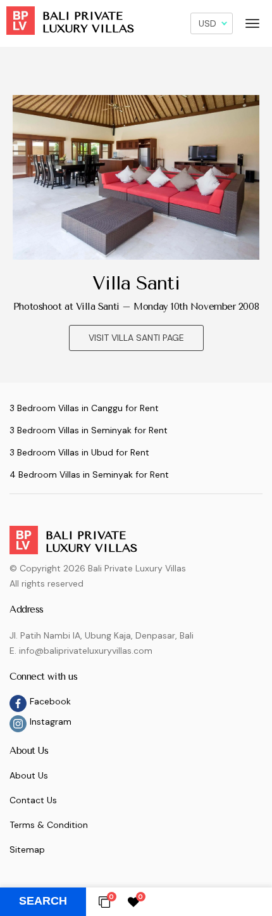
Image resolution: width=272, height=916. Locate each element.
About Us (28, 775)
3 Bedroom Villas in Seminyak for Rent (88, 430)
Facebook (50, 701)
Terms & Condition (48, 824)
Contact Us (33, 800)
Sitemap (27, 849)
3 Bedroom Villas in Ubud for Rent (79, 452)
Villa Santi (135, 283)
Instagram (50, 721)
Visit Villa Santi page (136, 337)
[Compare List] (104, 901)
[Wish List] (133, 901)
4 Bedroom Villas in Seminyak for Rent (89, 474)
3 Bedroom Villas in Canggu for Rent (84, 408)
